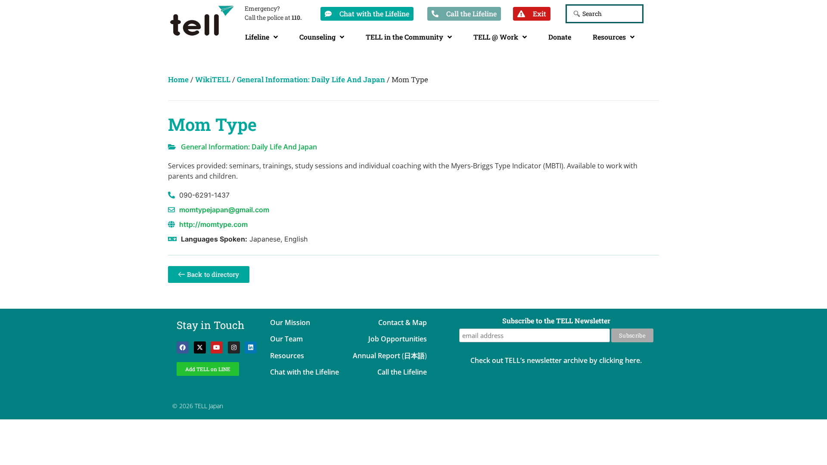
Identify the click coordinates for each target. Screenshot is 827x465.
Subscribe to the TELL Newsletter (556, 321)
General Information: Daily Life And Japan (311, 79)
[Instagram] (234, 347)
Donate (559, 36)
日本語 (414, 355)
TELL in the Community (404, 36)
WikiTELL (212, 79)
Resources (609, 36)
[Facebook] (183, 347)
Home (178, 79)
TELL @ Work (495, 36)
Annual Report (376, 355)
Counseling (317, 36)
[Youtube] (217, 347)
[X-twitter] (200, 347)
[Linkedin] (251, 347)
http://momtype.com (213, 224)
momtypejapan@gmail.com (224, 209)
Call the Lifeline (402, 372)
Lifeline (257, 36)
